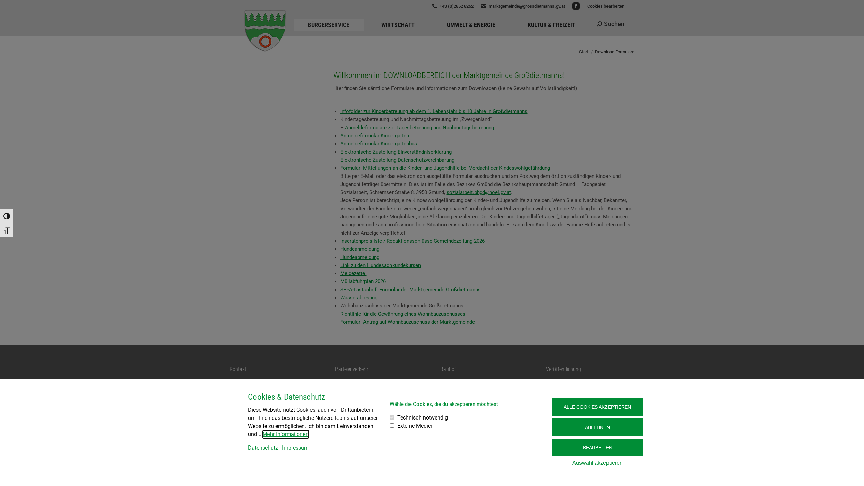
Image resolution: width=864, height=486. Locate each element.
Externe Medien (415, 426)
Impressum (295, 447)
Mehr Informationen (286, 434)
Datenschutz (263, 447)
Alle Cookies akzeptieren (597, 407)
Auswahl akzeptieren (597, 463)
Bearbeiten (597, 447)
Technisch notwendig (422, 417)
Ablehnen (597, 427)
